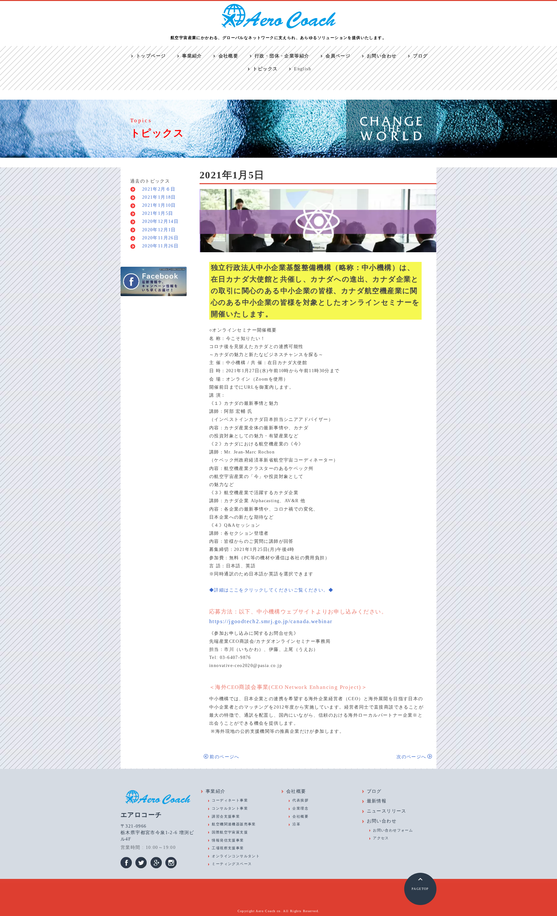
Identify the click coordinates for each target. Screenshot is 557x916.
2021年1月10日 (156, 205)
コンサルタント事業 (230, 808)
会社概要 (228, 56)
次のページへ (411, 756)
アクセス (381, 838)
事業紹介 (192, 56)
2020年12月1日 (156, 229)
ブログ (420, 56)
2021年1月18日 (156, 197)
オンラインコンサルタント (236, 856)
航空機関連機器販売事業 (234, 824)
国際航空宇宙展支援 (230, 832)
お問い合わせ (381, 56)
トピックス (265, 68)
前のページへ (224, 756)
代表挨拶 (300, 800)
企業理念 (300, 808)
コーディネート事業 (230, 800)
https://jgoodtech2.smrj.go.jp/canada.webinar (271, 621)
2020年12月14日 (158, 221)
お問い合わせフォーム (393, 830)
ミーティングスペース (232, 864)
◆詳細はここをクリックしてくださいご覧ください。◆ (271, 590)
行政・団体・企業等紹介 (282, 56)
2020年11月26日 (158, 237)
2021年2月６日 (156, 189)
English (302, 68)
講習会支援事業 (226, 816)
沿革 (296, 824)
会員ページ (338, 56)
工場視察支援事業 (228, 848)
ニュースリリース (386, 811)
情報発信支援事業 (228, 840)
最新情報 (377, 801)
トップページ (151, 56)
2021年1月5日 (155, 213)
